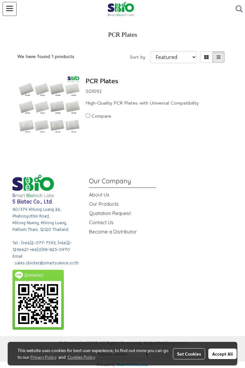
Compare (101, 116)
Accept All (222, 354)
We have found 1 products (45, 56)
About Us (99, 195)
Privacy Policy (43, 357)
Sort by (140, 57)
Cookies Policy (81, 357)
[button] (237, 8)
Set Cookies (189, 354)
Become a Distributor (113, 232)
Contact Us (101, 222)
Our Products (104, 204)
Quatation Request (110, 213)
